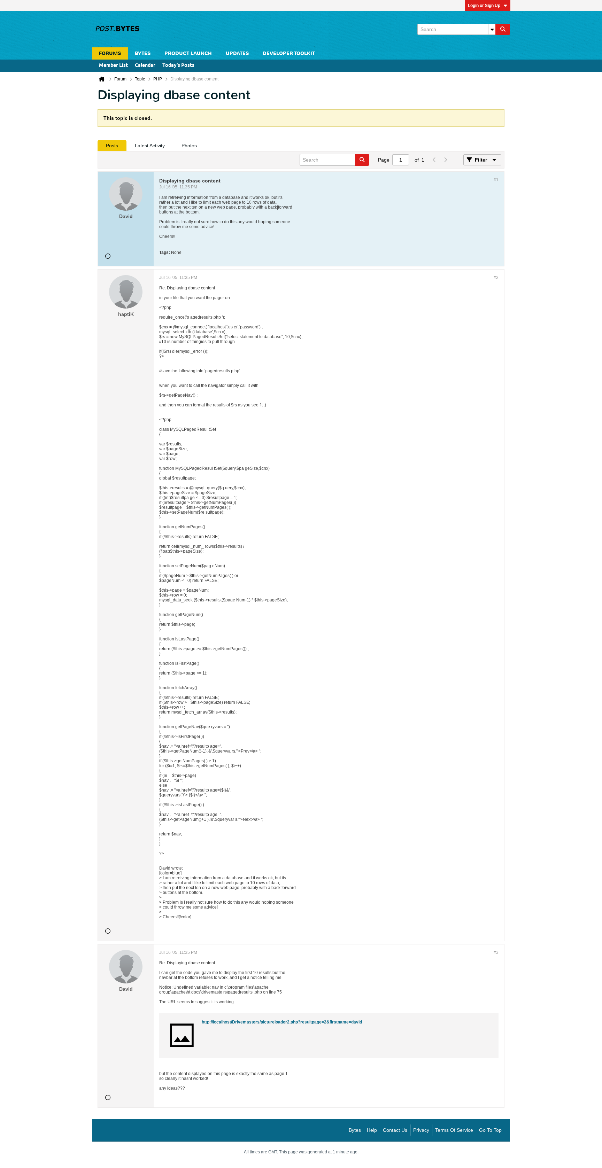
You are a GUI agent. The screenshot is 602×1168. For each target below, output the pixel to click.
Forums (110, 53)
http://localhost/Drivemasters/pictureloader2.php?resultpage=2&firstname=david (282, 1022)
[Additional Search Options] (492, 29)
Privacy (421, 1130)
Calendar (145, 65)
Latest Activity (150, 145)
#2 (496, 277)
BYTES (142, 53)
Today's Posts (178, 65)
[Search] (502, 29)
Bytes (355, 1130)
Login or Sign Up (484, 5)
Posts (112, 145)
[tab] (112, 145)
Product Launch (188, 53)
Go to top (490, 1130)
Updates (237, 53)
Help (372, 1130)
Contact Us (395, 1130)
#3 (496, 952)
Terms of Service (454, 1130)
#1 (496, 179)
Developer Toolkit (289, 53)
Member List (113, 65)
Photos (189, 145)
